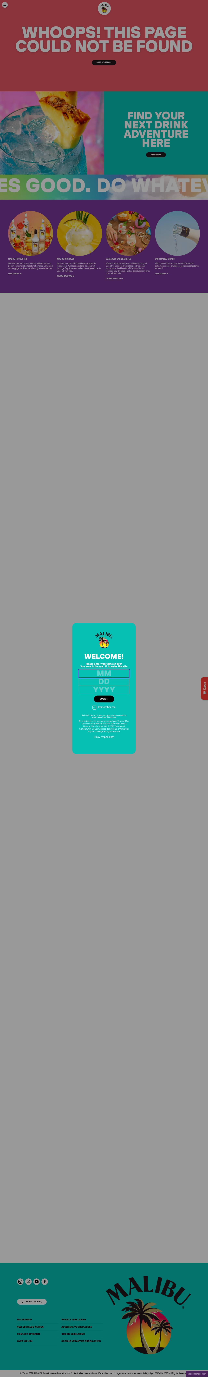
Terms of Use (123, 721)
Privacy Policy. (89, 724)
